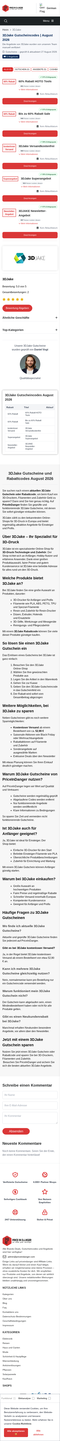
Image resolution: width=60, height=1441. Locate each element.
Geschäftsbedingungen (14, 1321)
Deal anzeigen (30, 101)
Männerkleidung (11, 1361)
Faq (5, 1307)
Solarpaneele (9, 1374)
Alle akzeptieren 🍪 (16, 1432)
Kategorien (8, 1294)
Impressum (8, 1325)
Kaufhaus (7, 1378)
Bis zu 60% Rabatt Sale (34, 113)
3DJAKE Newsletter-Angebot (32, 213)
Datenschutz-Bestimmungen (17, 1316)
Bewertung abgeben (17, 308)
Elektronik (7, 1338)
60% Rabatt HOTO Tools (35, 81)
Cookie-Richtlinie (21, 1423)
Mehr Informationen (29, 89)
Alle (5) (8, 69)
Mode (5, 1352)
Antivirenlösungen (12, 1365)
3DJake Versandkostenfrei (36, 146)
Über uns (7, 1298)
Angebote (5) (39, 69)
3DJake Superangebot (36, 178)
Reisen (6, 1343)
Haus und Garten (11, 1347)
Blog (5, 1303)
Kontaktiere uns (10, 1312)
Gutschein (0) (22, 69)
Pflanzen (7, 1370)
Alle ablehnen (38, 1432)
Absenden (16, 1131)
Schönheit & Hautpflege (14, 1356)
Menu (46, 21)
